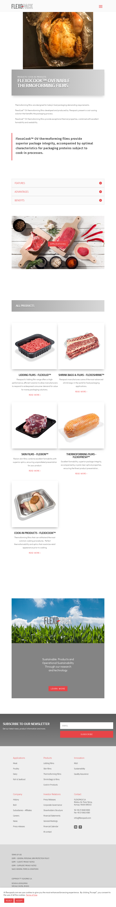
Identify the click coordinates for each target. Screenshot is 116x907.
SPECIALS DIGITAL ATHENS (20, 886)
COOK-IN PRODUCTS (37, 76)
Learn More (58, 688)
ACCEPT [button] (19, 900)
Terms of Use (31, 895)
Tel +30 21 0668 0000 (82, 810)
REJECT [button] (9, 900)
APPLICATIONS (58, 244)
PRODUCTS (22, 76)
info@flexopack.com (82, 818)
